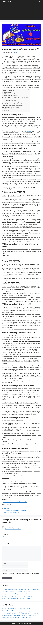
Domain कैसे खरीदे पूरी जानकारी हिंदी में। (12, 512)
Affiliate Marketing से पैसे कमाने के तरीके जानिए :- (13, 103)
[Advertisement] (21, 12)
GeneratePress (28, 623)
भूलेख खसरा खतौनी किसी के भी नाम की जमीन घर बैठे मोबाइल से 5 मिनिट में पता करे (19, 615)
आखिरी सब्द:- (6, 110)
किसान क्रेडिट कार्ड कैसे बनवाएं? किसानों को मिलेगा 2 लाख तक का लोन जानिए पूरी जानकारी (21, 589)
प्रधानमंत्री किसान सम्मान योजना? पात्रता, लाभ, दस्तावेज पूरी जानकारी (16, 594)
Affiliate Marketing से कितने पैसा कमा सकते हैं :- (13, 105)
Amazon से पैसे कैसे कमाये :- (11, 99)
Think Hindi (6, 2)
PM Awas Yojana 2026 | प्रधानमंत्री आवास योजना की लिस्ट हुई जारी (17, 596)
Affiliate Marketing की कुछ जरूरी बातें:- (11, 107)
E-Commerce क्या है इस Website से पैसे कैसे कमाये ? (15, 502)
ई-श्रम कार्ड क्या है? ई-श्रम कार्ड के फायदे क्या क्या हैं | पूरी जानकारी (16, 591)
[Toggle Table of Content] (28, 90)
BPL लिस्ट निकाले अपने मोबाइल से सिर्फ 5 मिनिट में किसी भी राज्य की (16, 598)
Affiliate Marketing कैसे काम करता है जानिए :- (13, 102)
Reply (4, 536)
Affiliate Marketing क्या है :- (9, 92)
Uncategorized (7, 508)
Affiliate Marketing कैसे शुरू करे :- (10, 95)
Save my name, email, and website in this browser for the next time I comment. (21, 574)
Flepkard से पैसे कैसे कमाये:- (11, 100)
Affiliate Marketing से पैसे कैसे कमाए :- (11, 93)
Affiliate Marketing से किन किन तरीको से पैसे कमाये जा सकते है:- (16, 97)
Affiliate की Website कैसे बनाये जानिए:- (11, 109)
